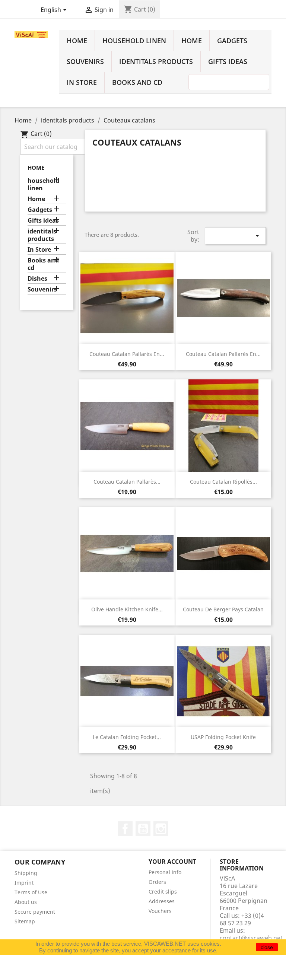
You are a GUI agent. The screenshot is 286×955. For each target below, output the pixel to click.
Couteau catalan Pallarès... (127, 481)
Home (77, 40)
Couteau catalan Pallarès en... (126, 353)
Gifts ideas (227, 61)
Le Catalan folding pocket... (127, 737)
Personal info (165, 872)
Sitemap (25, 921)
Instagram (160, 828)
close (267, 947)
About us (26, 901)
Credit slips (163, 891)
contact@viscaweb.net (251, 938)
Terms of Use (31, 892)
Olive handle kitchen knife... (127, 609)
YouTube (143, 828)
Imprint (24, 882)
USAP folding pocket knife (223, 737)
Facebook (125, 828)
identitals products (156, 61)
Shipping (26, 872)
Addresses (162, 901)
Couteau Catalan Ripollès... (223, 481)
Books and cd (137, 82)
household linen (134, 40)
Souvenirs (85, 61)
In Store (82, 82)
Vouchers (160, 910)
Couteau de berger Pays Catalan (223, 609)
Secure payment (35, 911)
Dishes (37, 279)
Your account (172, 861)
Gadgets (232, 40)
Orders (157, 881)
